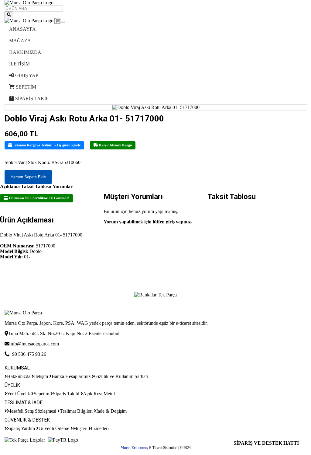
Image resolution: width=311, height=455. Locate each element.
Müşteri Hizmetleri (91, 428)
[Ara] (9, 15)
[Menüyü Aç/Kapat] (63, 22)
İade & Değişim (111, 411)
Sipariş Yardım (21, 428)
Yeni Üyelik (18, 393)
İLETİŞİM (19, 63)
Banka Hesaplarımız (71, 376)
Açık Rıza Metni (99, 393)
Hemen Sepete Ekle (28, 177)
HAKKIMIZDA (25, 52)
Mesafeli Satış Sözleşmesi (31, 411)
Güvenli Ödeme (54, 428)
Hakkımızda (18, 376)
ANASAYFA (22, 29)
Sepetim (41, 393)
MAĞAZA (20, 40)
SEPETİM (25, 86)
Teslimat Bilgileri (76, 411)
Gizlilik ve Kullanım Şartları (121, 376)
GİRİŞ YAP (26, 75)
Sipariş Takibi (66, 393)
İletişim (41, 376)
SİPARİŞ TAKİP (31, 98)
